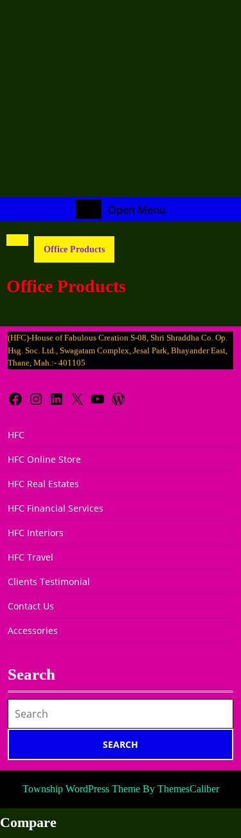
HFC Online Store (44, 459)
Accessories (33, 630)
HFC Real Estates (43, 484)
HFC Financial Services (55, 508)
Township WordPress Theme (81, 788)
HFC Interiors (36, 532)
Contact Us (31, 606)
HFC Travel (30, 557)
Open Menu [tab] (137, 210)
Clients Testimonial (49, 581)
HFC (16, 435)
